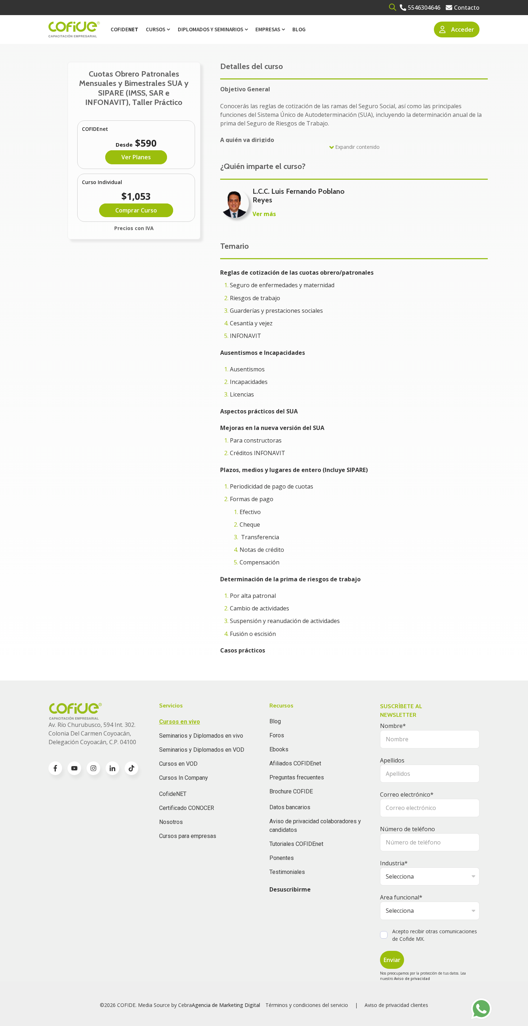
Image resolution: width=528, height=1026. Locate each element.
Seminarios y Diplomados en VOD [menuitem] (201, 749)
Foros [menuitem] (276, 735)
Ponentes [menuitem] (281, 858)
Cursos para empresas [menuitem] (187, 836)
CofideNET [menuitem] (172, 794)
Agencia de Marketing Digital (226, 1005)
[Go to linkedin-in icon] (112, 768)
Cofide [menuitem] (124, 29)
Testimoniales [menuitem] (287, 872)
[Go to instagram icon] (93, 768)
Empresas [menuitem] (267, 29)
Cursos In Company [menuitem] (183, 777)
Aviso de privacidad (412, 978)
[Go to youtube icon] (74, 768)
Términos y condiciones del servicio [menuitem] (306, 1005)
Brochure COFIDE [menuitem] (291, 791)
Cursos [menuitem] (155, 29)
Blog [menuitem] (299, 29)
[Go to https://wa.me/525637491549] (481, 1009)
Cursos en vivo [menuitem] (179, 721)
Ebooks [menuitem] (278, 749)
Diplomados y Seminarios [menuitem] (210, 29)
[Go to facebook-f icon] (55, 768)
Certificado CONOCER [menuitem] (186, 808)
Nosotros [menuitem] (171, 822)
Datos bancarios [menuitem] (289, 807)
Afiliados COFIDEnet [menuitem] (295, 763)
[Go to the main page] (74, 30)
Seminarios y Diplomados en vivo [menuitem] (201, 735)
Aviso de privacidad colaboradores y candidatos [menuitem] (315, 825)
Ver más (264, 214)
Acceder (462, 29)
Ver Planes (136, 157)
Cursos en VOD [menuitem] (178, 763)
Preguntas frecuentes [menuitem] (296, 777)
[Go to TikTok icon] (131, 768)
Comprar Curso (136, 210)
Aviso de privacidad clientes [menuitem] (396, 1005)
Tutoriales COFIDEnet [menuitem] (296, 844)
